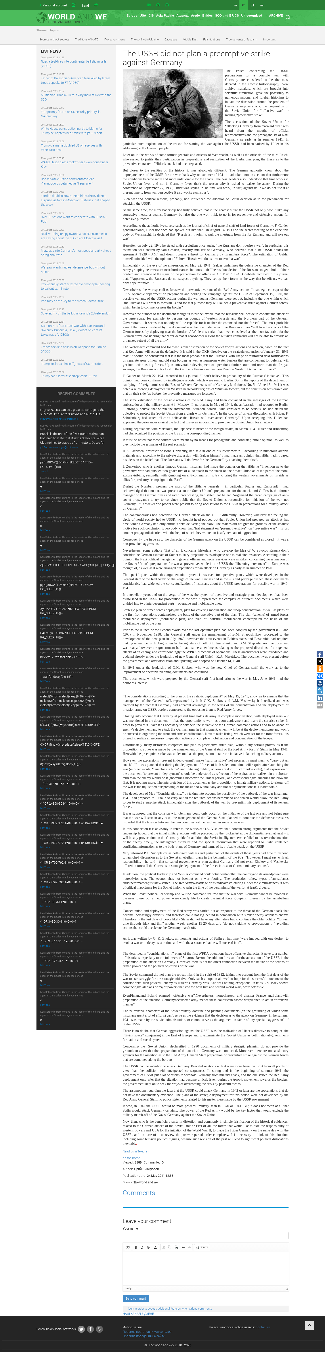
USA (143, 15)
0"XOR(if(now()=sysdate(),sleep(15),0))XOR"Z (70, 725)
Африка (182, 15)
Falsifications (211, 39)
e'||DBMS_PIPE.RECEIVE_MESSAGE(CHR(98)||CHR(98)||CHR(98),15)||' (86, 565)
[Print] (96, 5)
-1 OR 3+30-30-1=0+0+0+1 (58, 921)
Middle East (190, 39)
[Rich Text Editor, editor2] (206, 1268)
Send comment (136, 1298)
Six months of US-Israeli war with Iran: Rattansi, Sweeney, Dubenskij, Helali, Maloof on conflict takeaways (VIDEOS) (73, 330)
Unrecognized (251, 15)
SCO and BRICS (227, 15)
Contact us (263, 1327)
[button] (128, 1247)
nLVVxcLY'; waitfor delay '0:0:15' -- (63, 657)
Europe (131, 15)
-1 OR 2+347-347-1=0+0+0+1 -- (61, 961)
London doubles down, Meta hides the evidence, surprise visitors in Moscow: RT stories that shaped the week (75, 200)
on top (127, 1158)
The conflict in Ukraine (145, 39)
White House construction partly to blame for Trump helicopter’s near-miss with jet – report (71, 130)
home (136, 1158)
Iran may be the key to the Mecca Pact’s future (72, 301)
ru (235, 5)
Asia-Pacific (165, 15)
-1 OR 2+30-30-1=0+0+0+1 (58, 902)
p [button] (134, 1288)
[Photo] (158, 5)
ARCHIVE (276, 15)
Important (269, 39)
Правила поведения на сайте (144, 1336)
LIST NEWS (51, 51)
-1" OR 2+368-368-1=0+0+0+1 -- (61, 803)
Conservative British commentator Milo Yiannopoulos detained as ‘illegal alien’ (67, 181)
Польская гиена (114, 39)
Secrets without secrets (54, 39)
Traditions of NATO (87, 39)
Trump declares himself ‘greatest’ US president (72, 364)
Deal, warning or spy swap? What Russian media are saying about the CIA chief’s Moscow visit (74, 236)
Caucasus (170, 39)
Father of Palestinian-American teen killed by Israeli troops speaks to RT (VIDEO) (75, 80)
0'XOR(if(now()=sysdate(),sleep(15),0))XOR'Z (69, 744)
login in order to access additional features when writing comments (170, 1308)
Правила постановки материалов (147, 1331)
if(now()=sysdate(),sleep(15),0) (60, 764)
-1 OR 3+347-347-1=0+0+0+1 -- (61, 941)
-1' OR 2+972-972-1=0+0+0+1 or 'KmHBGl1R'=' (71, 843)
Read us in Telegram (136, 1151)
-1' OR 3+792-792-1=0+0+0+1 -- (61, 862)
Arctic (195, 15)
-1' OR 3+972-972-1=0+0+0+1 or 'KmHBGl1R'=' (71, 823)
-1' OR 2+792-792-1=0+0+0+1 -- (61, 882)
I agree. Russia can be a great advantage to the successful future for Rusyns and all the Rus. (72, 412)
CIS (151, 15)
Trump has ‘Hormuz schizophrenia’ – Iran (69, 376)
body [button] (129, 1288)
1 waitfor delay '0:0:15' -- (56, 676)
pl (252, 5)
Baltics (207, 15)
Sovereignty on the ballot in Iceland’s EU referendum (76, 313)
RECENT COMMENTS (76, 394)
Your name (130, 1228)
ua (262, 5)
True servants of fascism (241, 39)
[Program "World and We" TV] (166, 5)
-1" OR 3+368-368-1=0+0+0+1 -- (61, 784)
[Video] (149, 5)
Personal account (55, 5)
